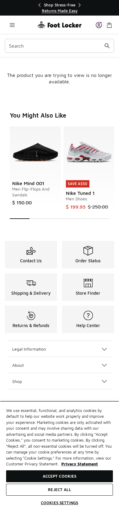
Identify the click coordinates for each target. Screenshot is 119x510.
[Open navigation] (12, 25)
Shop (17, 381)
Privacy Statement (79, 463)
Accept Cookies (60, 476)
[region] (59, 8)
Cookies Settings (59, 502)
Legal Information (29, 349)
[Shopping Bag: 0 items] (109, 25)
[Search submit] (107, 46)
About (18, 365)
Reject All (59, 489)
